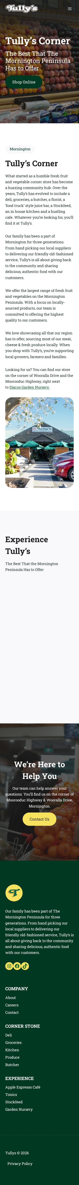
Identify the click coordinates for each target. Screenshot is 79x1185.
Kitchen (12, 1049)
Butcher (12, 1064)
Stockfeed (14, 1101)
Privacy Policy (19, 1163)
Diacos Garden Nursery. (29, 387)
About (10, 997)
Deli (8, 1035)
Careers (11, 1004)
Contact (12, 1012)
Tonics (11, 1094)
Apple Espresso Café (22, 1087)
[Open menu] (70, 8)
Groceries (13, 1042)
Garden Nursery (19, 1109)
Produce (12, 1057)
